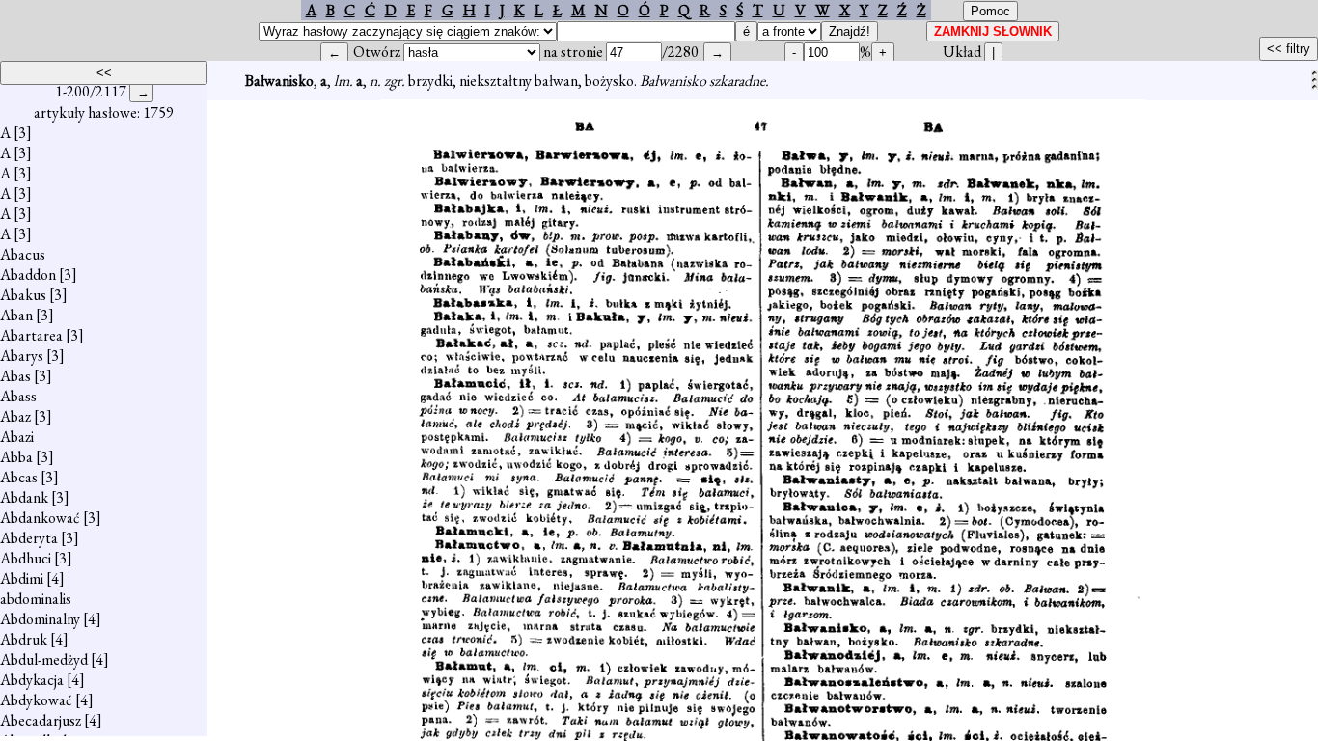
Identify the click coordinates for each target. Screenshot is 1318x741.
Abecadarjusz (40, 720)
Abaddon (28, 274)
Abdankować (40, 518)
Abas (15, 376)
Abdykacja (32, 680)
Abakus (23, 295)
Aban (16, 315)
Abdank (24, 497)
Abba (16, 457)
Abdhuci (25, 558)
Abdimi (21, 578)
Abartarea (31, 335)
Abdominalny (40, 619)
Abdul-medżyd (44, 659)
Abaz (15, 416)
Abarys (21, 355)
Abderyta (29, 538)
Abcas (19, 477)
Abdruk (23, 639)
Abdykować (36, 700)
